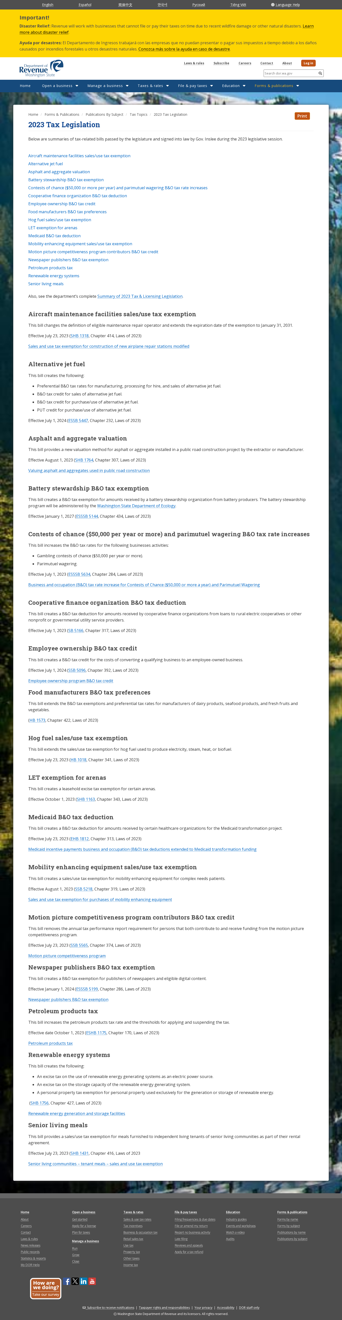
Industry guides (236, 1219)
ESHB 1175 (96, 1033)
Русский (198, 4)
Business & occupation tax (140, 1232)
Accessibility (225, 1308)
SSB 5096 (77, 670)
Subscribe (221, 63)
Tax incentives (132, 1226)
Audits (230, 1239)
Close (75, 1261)
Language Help (288, 4)
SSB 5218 (83, 889)
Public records (30, 1252)
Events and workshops (241, 1226)
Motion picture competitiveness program (67, 955)
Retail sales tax (133, 1239)
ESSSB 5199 (87, 989)
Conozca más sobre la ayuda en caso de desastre (184, 49)
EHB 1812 (80, 839)
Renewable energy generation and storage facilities (76, 1113)
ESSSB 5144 (87, 516)
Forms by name (287, 1219)
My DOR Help (30, 1265)
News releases (30, 1245)
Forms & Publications (62, 114)
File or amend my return (191, 1226)
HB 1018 (78, 759)
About (287, 63)
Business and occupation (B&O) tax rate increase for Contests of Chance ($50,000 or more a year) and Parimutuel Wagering (144, 585)
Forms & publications (274, 85)
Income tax (130, 1265)
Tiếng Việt (238, 4)
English (47, 4)
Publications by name (291, 1232)
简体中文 (125, 4)
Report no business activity (192, 1232)
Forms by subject (288, 1226)
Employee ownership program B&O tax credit (70, 681)
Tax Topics (138, 114)
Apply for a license (84, 1226)
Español (85, 4)
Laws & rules (194, 63)
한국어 (162, 4)
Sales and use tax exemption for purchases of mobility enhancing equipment (100, 899)
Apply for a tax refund (189, 1252)
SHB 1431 (80, 1153)
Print (302, 116)
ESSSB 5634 (79, 574)
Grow (75, 1255)
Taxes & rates (150, 85)
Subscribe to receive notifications (110, 1308)
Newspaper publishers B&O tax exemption (68, 999)
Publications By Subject (104, 114)
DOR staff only (249, 1308)
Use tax (128, 1245)
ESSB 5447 (78, 420)
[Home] (35, 67)
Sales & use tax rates (137, 1219)
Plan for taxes (81, 1232)
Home (25, 85)
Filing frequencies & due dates (195, 1219)
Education (231, 85)
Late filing (181, 1239)
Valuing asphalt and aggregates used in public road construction (89, 470)
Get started (79, 1219)
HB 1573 (37, 720)
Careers (245, 63)
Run (75, 1248)
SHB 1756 (40, 1103)
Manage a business (105, 85)
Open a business (57, 85)
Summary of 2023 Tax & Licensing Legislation (140, 296)
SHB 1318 (80, 335)
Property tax (131, 1252)
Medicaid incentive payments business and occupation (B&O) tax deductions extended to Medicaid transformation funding (142, 849)
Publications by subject (292, 1239)
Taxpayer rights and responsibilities (164, 1308)
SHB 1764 (84, 460)
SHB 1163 (86, 799)
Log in (308, 63)
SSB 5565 (79, 945)
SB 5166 (75, 630)
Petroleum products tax (50, 1043)
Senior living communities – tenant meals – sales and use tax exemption (95, 1163)
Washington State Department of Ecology (136, 505)
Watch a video (235, 1232)
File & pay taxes (192, 85)
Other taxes (131, 1258)
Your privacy (203, 1308)
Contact (266, 63)
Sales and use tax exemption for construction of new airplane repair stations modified (108, 346)
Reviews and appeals (189, 1245)
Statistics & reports (33, 1258)
